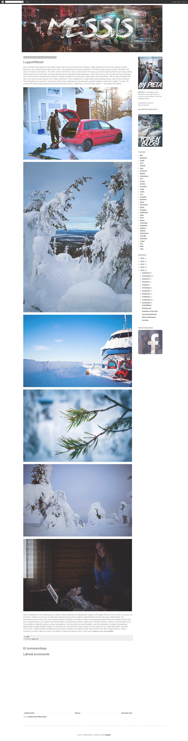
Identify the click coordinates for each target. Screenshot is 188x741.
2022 (142, 258)
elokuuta (145, 285)
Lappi (33, 639)
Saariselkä (143, 223)
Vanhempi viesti (126, 713)
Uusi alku (145, 320)
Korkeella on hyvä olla (149, 311)
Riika (142, 215)
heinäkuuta (146, 288)
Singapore (143, 225)
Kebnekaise (144, 176)
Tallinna (143, 231)
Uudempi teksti (29, 713)
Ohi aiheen (144, 205)
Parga (142, 207)
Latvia (142, 192)
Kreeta (142, 181)
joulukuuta (146, 273)
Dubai (142, 161)
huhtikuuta (146, 297)
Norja (142, 202)
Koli (141, 179)
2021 (142, 261)
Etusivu (77, 713)
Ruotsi (142, 220)
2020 (142, 264)
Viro (141, 244)
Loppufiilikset (146, 305)
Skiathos (143, 228)
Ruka (142, 218)
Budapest (143, 158)
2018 (142, 270)
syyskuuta (146, 282)
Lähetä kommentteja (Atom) (37, 717)
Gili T (142, 163)
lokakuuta (145, 279)
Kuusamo (143, 186)
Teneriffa (143, 236)
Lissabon (143, 197)
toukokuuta (146, 294)
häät (141, 168)
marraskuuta (146, 276)
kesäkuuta (146, 291)
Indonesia (143, 171)
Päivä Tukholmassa (149, 317)
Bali (141, 155)
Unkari (142, 241)
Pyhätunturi (144, 212)
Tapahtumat (144, 233)
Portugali (143, 210)
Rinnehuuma (146, 308)
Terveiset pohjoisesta (149, 314)
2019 (142, 267)
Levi (37, 639)
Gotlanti (142, 166)
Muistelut (143, 199)
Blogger (107, 735)
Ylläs (141, 249)
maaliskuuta (146, 300)
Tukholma (143, 238)
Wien (142, 246)
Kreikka (142, 184)
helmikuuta (146, 303)
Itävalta (142, 174)
